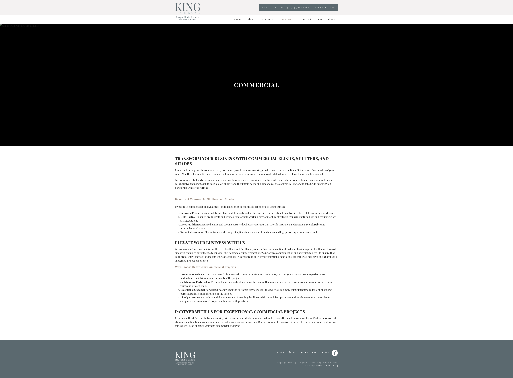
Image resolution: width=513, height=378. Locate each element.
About (251, 19)
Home (237, 19)
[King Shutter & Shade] (187, 11)
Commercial (287, 19)
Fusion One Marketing (327, 365)
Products (267, 19)
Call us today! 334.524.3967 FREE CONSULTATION (297, 7)
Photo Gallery (326, 19)
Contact (306, 19)
